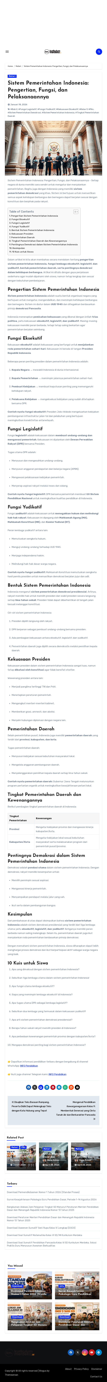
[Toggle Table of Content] (74, 211)
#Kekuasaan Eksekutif (67, 109)
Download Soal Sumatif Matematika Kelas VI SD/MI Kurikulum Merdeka (44, 1235)
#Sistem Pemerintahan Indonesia (58, 112)
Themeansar (11, 1375)
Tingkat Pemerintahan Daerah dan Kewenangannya (39, 241)
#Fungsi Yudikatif (46, 109)
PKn (23, 1147)
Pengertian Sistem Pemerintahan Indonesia (34, 216)
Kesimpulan (19, 248)
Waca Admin (53, 1160)
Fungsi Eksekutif (21, 219)
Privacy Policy (81, 1369)
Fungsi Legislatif (21, 223)
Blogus (42, 1370)
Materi (12, 76)
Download (17, 1286)
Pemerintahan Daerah (23, 237)
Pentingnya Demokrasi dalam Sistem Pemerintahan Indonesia (44, 244)
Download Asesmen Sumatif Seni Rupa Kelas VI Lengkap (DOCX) (41, 1228)
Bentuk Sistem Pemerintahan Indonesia (33, 230)
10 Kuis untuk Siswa (22, 252)
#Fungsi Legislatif (27, 109)
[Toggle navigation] (7, 51)
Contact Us (96, 1376)
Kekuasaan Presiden (22, 234)
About (68, 1369)
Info (62, 1286)
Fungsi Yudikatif (20, 226)
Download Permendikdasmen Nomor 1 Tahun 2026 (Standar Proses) (43, 1192)
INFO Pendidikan (29, 1065)
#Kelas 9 (83, 109)
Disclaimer (96, 1369)
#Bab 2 (13, 109)
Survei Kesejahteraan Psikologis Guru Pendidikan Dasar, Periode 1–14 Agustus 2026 (52, 1199)
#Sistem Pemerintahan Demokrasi (24, 112)
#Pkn (90, 109)
